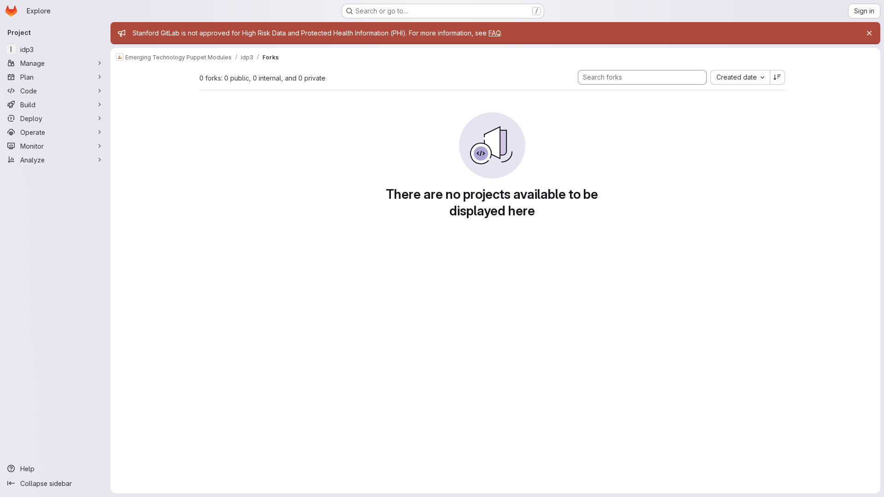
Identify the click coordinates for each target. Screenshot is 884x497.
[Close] (869, 33)
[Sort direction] (777, 77)
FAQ (494, 33)
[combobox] (740, 77)
